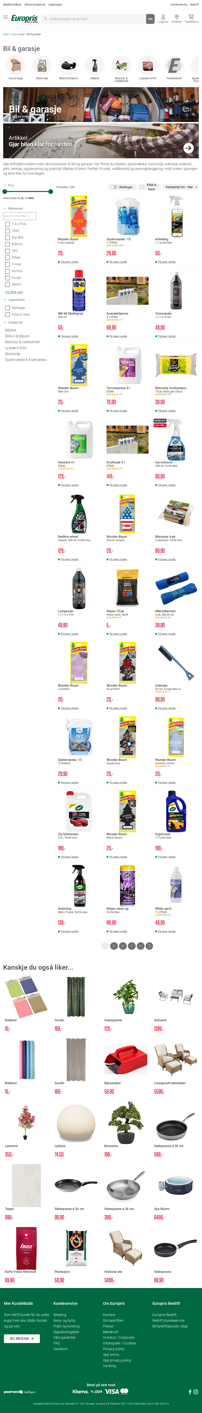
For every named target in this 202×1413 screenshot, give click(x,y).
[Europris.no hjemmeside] (24, 19)
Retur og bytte (64, 1320)
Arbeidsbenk (174, 78)
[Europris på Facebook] (190, 1393)
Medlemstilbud (12, 4)
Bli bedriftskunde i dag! (170, 1326)
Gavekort (60, 1349)
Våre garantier (64, 1337)
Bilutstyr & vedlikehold (121, 80)
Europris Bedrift (164, 1315)
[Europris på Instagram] (195, 1393)
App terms (111, 1354)
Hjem (6, 34)
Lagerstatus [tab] (16, 299)
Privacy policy (113, 1349)
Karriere (109, 1315)
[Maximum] (50, 191)
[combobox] (98, 19)
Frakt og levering (66, 1326)
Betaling (59, 1315)
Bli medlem (19, 1338)
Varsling (109, 1366)
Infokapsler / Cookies (119, 1343)
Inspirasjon (55, 4)
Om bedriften (113, 1320)
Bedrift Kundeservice (168, 1320)
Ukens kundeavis (34, 4)
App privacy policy (117, 1360)
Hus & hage (18, 34)
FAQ (56, 1343)
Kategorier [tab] (14, 322)
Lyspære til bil (147, 78)
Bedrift (194, 4)
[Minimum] (4, 191)
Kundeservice (179, 4)
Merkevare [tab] (15, 208)
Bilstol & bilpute (68, 78)
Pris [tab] (10, 185)
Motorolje (42, 78)
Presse (108, 1326)
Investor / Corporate (119, 1337)
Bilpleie (95, 78)
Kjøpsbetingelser (66, 1332)
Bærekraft (111, 1332)
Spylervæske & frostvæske (25, 360)
